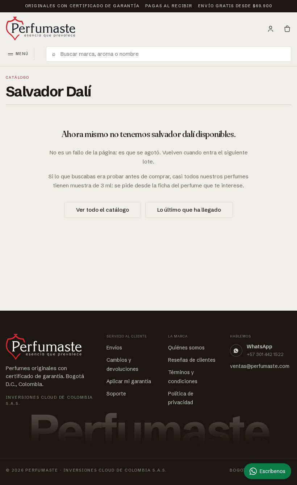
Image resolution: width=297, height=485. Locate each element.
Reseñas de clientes (192, 360)
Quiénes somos (186, 347)
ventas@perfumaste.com (259, 366)
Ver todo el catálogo (102, 209)
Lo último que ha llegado (189, 209)
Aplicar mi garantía (128, 381)
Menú (22, 53)
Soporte (116, 393)
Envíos (114, 347)
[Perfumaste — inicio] (40, 29)
